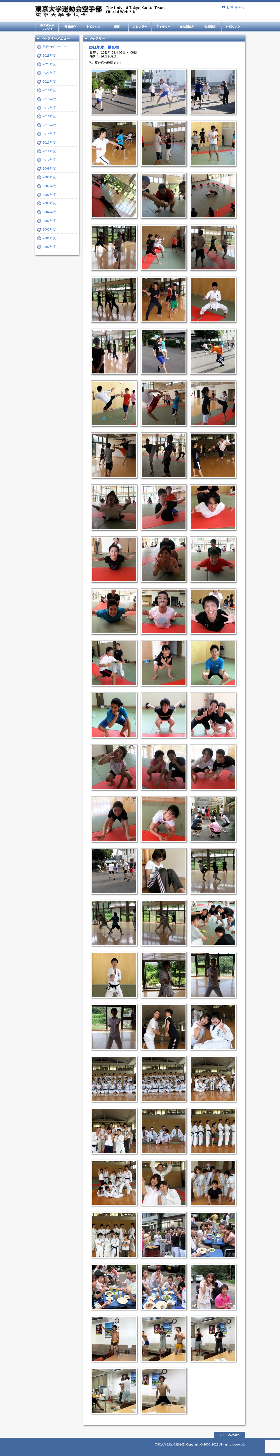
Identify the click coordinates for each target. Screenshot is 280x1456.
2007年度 (49, 186)
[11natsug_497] (211, 1105)
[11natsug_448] (211, 949)
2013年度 (49, 142)
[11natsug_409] (113, 897)
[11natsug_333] (211, 533)
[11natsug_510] (162, 1209)
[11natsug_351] (211, 637)
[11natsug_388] (162, 793)
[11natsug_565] (162, 1365)
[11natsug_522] (211, 1261)
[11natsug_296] (211, 429)
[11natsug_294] (162, 429)
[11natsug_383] (211, 741)
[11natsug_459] (162, 1001)
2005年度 (49, 203)
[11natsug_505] (211, 1157)
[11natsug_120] (162, 170)
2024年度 (49, 64)
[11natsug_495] (162, 1105)
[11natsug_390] (113, 845)
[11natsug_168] (211, 222)
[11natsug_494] (113, 1105)
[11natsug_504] (162, 1157)
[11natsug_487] (211, 1053)
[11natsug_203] (113, 378)
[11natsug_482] (162, 1053)
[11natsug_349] (162, 637)
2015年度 (49, 125)
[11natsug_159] (162, 222)
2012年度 (49, 151)
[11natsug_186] (211, 274)
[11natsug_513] (211, 1209)
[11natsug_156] (113, 222)
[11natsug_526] (211, 1313)
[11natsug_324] (162, 533)
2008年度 (49, 177)
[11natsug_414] (162, 897)
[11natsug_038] (162, 118)
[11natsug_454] (113, 1001)
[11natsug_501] (113, 1157)
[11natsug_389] (211, 793)
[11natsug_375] (162, 689)
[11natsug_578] (113, 1417)
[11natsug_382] (162, 741)
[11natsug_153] (211, 170)
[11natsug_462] (211, 1001)
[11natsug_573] (211, 1365)
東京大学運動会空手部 (99, 11)
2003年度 (49, 220)
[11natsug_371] (113, 689)
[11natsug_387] (113, 793)
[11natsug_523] (113, 1313)
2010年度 (49, 159)
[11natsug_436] (211, 897)
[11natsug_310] (162, 481)
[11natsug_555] (113, 1365)
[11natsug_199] (211, 326)
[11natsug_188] (113, 326)
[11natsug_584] (162, 1417)
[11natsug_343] (162, 585)
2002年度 (49, 229)
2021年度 (49, 81)
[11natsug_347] (211, 585)
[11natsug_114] (113, 170)
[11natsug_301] (113, 481)
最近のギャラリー (55, 47)
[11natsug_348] (113, 637)
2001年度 (49, 238)
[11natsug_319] (211, 481)
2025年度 (49, 55)
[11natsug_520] (162, 1261)
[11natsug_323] (113, 533)
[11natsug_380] (211, 689)
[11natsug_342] (113, 585)
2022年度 (49, 73)
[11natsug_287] (113, 429)
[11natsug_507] (113, 1209)
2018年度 (49, 99)
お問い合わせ (236, 7)
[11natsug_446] (162, 949)
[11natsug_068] (211, 118)
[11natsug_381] (113, 741)
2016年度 (49, 116)
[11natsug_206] (162, 378)
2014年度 (49, 133)
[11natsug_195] (162, 326)
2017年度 (49, 107)
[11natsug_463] (113, 1053)
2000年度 (49, 246)
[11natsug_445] (113, 949)
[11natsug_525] (162, 1313)
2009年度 (49, 168)
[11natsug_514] (113, 1261)
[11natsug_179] (162, 274)
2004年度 (49, 212)
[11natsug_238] (211, 378)
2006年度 (49, 194)
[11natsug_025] (113, 118)
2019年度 (49, 90)
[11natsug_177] (113, 274)
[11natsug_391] (162, 845)
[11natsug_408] (211, 845)
